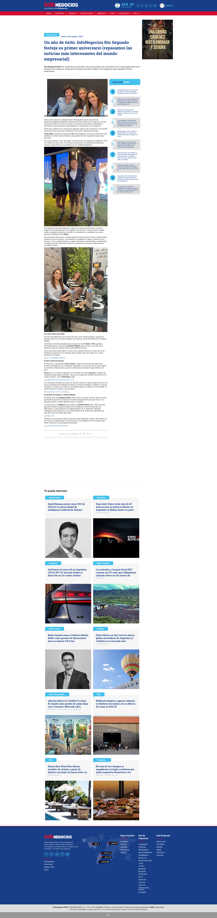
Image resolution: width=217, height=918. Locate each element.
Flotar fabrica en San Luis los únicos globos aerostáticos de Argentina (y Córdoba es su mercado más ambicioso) (127, 144)
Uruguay (160, 855)
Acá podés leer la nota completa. (56, 392)
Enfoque (100, 629)
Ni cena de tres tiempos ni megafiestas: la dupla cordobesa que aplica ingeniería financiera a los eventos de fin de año (127, 189)
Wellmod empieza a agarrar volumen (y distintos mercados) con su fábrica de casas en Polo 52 (127, 167)
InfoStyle (142, 858)
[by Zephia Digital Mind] (108, 915)
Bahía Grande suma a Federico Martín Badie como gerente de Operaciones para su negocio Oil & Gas (127, 133)
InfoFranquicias (145, 852)
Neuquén (142, 871)
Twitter (123, 844)
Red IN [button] (135, 13)
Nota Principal (103, 563)
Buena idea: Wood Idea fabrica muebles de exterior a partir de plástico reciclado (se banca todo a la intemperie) (127, 178)
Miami (159, 850)
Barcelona (161, 842)
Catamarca (143, 844)
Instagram (124, 850)
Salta (140, 877)
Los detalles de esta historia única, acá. (59, 380)
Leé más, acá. (49, 416)
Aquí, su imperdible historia (54, 358)
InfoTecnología (145, 861)
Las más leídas (86, 13)
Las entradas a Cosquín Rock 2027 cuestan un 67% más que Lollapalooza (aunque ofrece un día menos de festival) (127, 123)
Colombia (161, 844)
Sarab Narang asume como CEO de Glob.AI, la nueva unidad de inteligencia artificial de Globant (127, 91)
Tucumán (142, 892)
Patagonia (142, 874)
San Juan (142, 880)
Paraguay (160, 852)
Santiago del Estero (143, 889)
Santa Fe (141, 885)
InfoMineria (143, 855)
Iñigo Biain (160, 907)
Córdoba (142, 847)
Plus (99, 694)
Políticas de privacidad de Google (115, 909)
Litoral (141, 866)
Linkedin (123, 847)
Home (48, 13)
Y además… (102, 760)
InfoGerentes (54, 497)
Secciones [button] (59, 13)
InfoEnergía (143, 850)
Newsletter (124, 13)
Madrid (159, 847)
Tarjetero (101, 13)
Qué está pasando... (57, 694)
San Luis (141, 882)
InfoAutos (101, 497)
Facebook (124, 842)
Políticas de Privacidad (113, 907)
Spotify (123, 852)
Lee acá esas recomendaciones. (56, 426)
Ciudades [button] (72, 13)
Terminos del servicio (133, 909)
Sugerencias (49, 862)
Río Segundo (51, 34)
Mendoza (142, 869)
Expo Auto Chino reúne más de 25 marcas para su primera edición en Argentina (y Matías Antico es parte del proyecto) (128, 101)
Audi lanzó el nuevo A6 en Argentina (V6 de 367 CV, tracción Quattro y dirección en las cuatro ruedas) (127, 112)
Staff (112, 13)
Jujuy (140, 863)
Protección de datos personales (136, 907)
